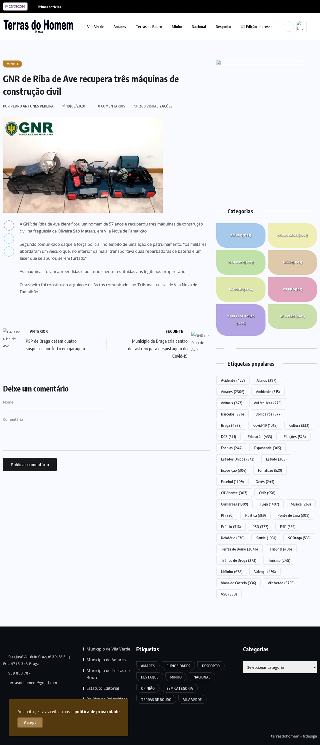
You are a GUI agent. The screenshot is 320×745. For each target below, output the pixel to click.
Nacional (199, 26)
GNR (267, 492)
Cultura (299, 425)
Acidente (233, 380)
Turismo (279, 560)
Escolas (231, 448)
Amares (120, 26)
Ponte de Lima (293, 515)
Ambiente (268, 391)
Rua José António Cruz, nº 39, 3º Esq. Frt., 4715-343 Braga (36, 660)
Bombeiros (269, 414)
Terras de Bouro (149, 26)
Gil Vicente (234, 492)
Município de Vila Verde (108, 649)
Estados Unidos (237, 459)
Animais (231, 402)
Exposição (233, 470)
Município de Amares (106, 659)
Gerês (265, 481)
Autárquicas (268, 402)
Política (255, 515)
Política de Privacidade (107, 699)
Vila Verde (95, 26)
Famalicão (270, 470)
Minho (177, 26)
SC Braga (299, 538)
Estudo (276, 459)
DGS (228, 436)
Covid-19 (265, 425)
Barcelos (232, 414)
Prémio (231, 526)
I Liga (269, 504)
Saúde (266, 538)
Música (301, 504)
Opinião (292, 289)
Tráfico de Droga (238, 560)
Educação (260, 436)
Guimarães (234, 504)
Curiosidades (292, 235)
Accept (30, 722)
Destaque (149, 677)
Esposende (267, 448)
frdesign (310, 736)
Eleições (295, 436)
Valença (265, 571)
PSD (260, 526)
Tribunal (281, 549)
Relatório (232, 538)
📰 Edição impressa (256, 26)
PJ (227, 515)
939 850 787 (18, 673)
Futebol (232, 481)
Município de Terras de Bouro (108, 674)
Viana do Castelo (238, 582)
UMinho (231, 571)
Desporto (223, 26)
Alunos (266, 380)
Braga (231, 425)
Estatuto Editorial (102, 688)
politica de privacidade (97, 711)
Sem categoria (179, 688)
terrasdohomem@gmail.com (32, 682)
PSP (288, 526)
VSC (229, 594)
